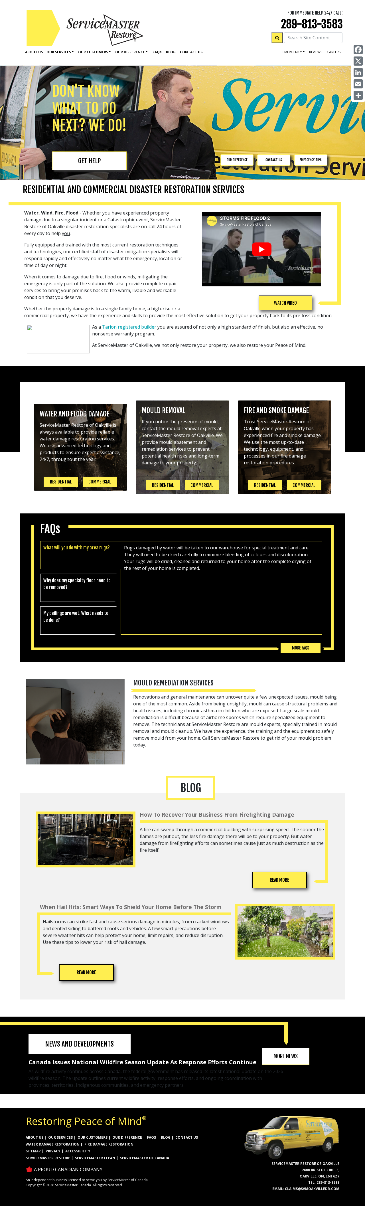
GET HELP (89, 161)
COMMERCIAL (99, 482)
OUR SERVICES (60, 1137)
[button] (285, 303)
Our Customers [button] (93, 52)
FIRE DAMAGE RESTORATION (108, 1144)
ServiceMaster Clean (95, 1158)
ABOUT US (34, 1137)
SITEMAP (33, 1151)
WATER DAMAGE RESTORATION (53, 1144)
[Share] (358, 95)
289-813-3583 (312, 24)
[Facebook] (358, 49)
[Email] (358, 84)
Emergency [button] (292, 52)
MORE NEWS (285, 1056)
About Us (34, 52)
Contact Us (191, 52)
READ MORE (279, 880)
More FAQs (300, 648)
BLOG (166, 1137)
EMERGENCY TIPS (311, 160)
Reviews (315, 52)
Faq (157, 52)
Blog (171, 52)
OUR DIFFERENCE (237, 160)
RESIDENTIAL (61, 482)
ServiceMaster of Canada (144, 1158)
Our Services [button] (58, 52)
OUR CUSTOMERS (93, 1137)
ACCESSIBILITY (77, 1151)
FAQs (151, 1137)
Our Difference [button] (130, 52)
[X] (358, 61)
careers (333, 52)
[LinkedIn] (358, 72)
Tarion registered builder (129, 327)
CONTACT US (273, 160)
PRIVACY (53, 1151)
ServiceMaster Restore (48, 1158)
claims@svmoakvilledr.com (312, 1188)
